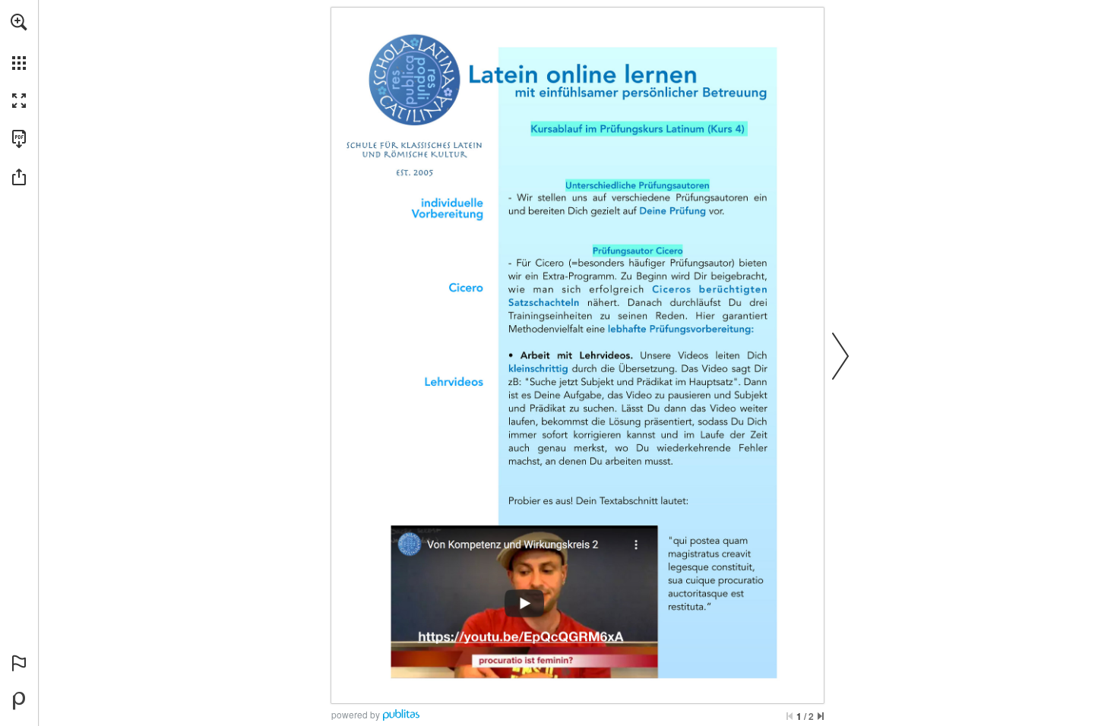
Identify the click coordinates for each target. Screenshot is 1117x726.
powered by (355, 714)
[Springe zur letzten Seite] (821, 716)
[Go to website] (520, 636)
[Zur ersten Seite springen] (789, 716)
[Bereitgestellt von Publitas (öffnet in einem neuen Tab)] (19, 701)
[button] (19, 22)
